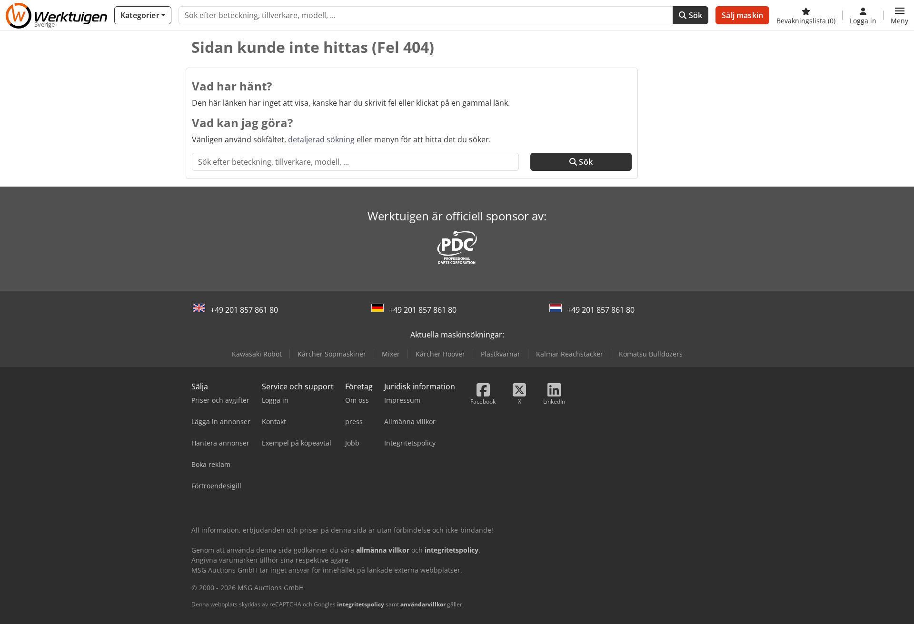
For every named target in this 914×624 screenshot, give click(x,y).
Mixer (391, 353)
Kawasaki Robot (257, 353)
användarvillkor (423, 604)
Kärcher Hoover (440, 353)
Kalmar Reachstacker (569, 353)
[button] (899, 15)
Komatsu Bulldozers (651, 353)
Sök (695, 15)
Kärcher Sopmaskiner (332, 353)
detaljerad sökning (321, 139)
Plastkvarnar (500, 353)
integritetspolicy (360, 604)
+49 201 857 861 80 (244, 310)
